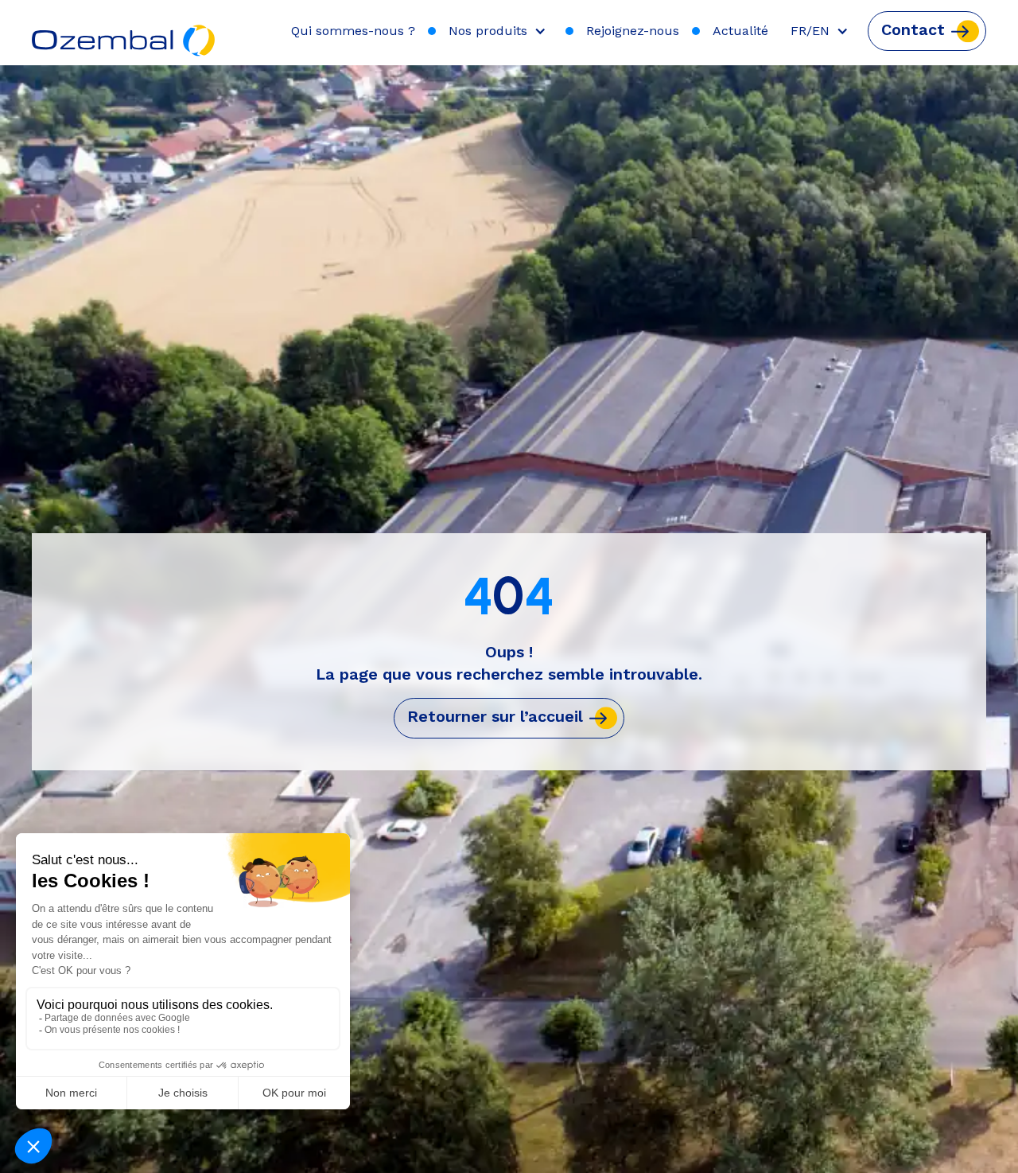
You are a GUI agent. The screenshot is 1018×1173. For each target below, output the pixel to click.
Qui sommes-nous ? (353, 30)
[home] (124, 32)
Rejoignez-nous (632, 30)
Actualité (740, 30)
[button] (500, 31)
